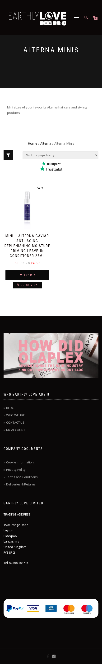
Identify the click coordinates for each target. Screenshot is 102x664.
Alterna (45, 143)
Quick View (29, 285)
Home (32, 143)
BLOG (10, 408)
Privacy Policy (16, 469)
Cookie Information (20, 462)
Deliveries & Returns (21, 484)
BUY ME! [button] (29, 275)
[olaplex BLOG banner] (51, 355)
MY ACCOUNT (15, 430)
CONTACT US (15, 422)
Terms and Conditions (22, 477)
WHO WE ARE (15, 415)
